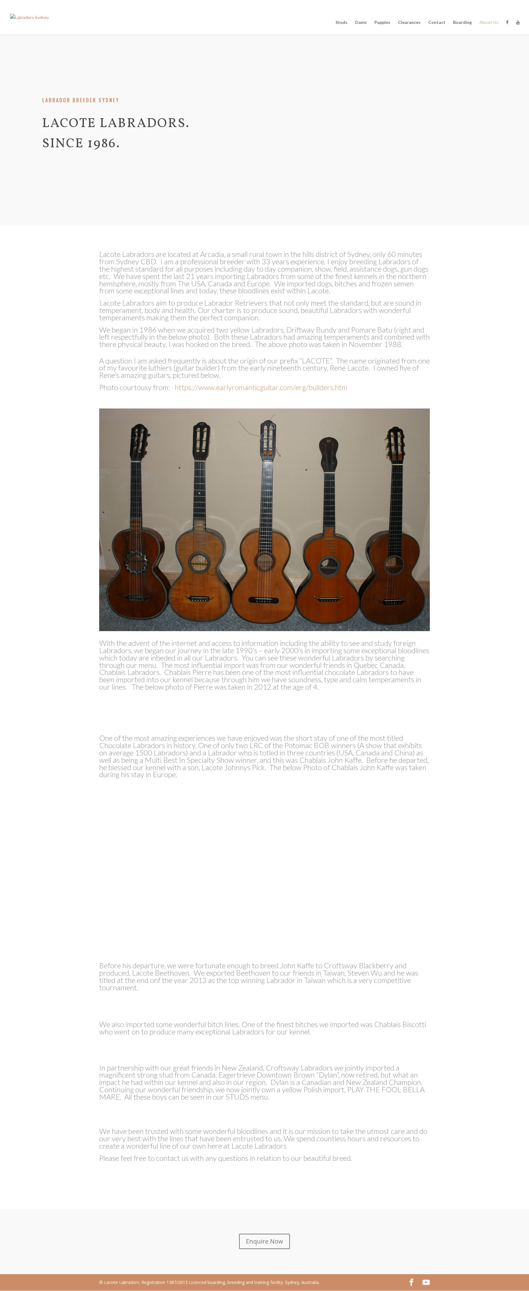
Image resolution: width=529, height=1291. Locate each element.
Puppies (382, 22)
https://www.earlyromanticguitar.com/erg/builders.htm (261, 387)
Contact (436, 22)
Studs (341, 22)
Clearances (409, 22)
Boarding (462, 22)
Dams (361, 22)
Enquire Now (264, 1241)
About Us (488, 22)
